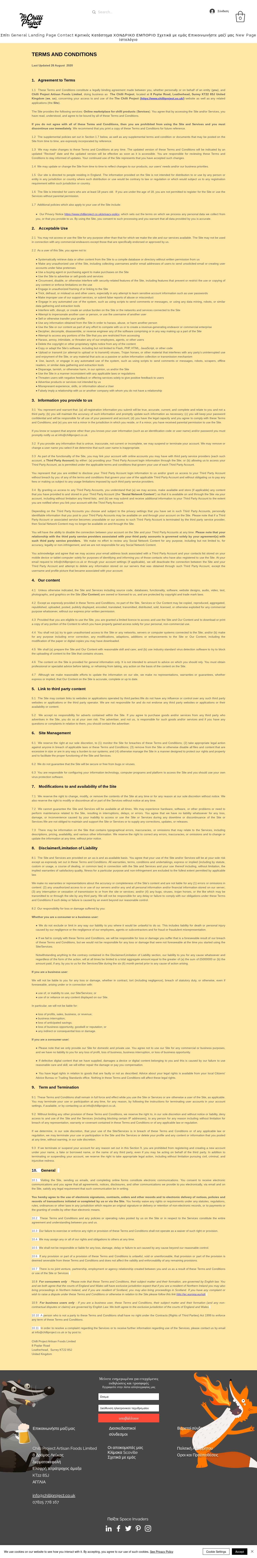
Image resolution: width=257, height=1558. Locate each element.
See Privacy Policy (161, 1552)
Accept (239, 1552)
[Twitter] (128, 1528)
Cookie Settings (216, 1552)
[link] (240, 16)
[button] (211, 35)
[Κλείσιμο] (252, 1551)
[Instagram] (148, 1528)
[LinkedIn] (108, 1528)
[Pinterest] (138, 1528)
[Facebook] (118, 1528)
